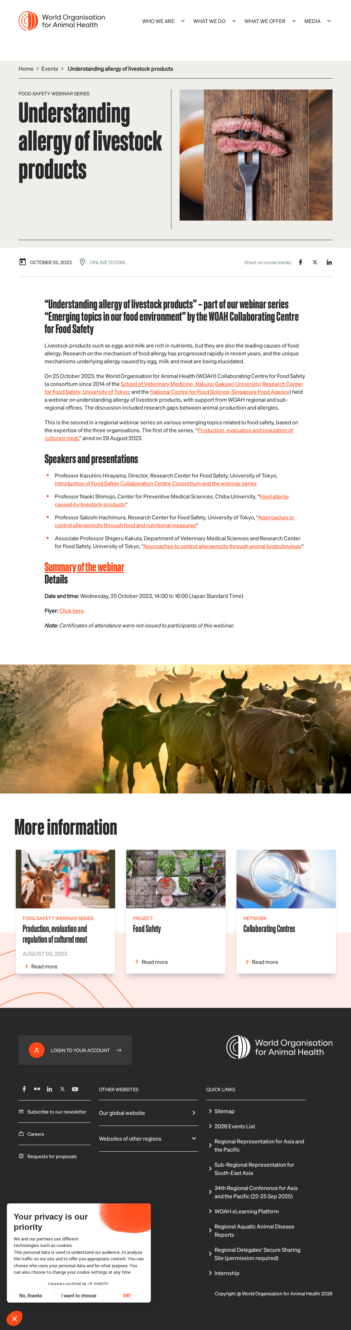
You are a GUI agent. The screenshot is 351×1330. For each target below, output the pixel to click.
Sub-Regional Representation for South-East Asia (254, 1168)
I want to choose (78, 1295)
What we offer (265, 20)
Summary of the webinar (84, 566)
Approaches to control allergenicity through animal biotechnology (222, 546)
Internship (227, 1272)
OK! (127, 1295)
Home (26, 68)
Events (49, 68)
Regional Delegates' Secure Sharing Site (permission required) (257, 1253)
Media (312, 20)
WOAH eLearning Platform (247, 1211)
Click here (71, 610)
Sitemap (225, 1111)
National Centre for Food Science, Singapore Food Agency (219, 391)
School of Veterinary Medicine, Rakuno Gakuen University (190, 383)
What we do (209, 20)
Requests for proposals (52, 1156)
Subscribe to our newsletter (56, 1111)
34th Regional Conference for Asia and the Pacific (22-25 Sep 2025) (256, 1192)
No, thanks (30, 1295)
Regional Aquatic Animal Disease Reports (254, 1230)
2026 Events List (235, 1126)
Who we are (158, 20)
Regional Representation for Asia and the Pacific (259, 1145)
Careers (35, 1134)
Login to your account (80, 1050)
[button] (14, 1318)
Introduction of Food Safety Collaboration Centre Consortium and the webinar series (156, 483)
